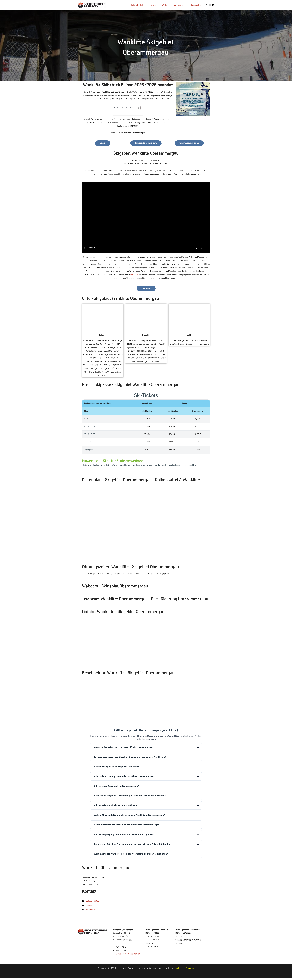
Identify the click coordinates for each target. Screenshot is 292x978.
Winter (164, 5)
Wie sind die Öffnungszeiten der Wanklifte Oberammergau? (124, 776)
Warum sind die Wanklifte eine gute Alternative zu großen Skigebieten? (131, 853)
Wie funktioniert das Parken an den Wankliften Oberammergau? (127, 824)
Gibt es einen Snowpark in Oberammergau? (116, 786)
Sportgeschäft (193, 5)
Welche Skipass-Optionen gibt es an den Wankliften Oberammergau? (129, 815)
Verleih (153, 5)
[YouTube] (213, 5)
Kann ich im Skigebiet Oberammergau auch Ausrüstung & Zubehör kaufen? (133, 844)
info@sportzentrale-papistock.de (126, 954)
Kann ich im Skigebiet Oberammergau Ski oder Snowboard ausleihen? (130, 795)
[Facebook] (207, 5)
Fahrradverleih (137, 5)
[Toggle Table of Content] (137, 107)
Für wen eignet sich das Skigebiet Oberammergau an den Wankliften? (130, 757)
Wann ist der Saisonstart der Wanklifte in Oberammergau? (124, 747)
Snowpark (134, 275)
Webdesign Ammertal (185, 968)
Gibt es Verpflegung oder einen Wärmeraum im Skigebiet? (124, 834)
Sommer (177, 5)
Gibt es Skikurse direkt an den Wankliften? (116, 805)
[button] (178, 104)
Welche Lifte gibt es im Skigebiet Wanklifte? (116, 766)
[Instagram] (210, 5)
